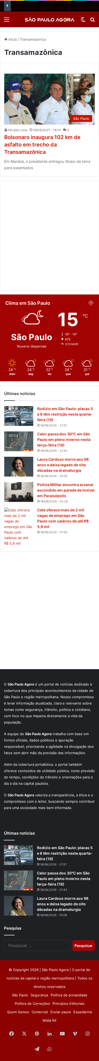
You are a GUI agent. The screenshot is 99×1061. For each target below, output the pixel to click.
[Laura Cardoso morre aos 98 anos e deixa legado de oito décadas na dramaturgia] (18, 467)
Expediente (82, 1012)
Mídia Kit (49, 1020)
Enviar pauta (60, 1012)
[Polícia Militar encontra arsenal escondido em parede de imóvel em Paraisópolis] (18, 492)
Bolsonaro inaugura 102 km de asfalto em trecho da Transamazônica (42, 144)
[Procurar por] (92, 21)
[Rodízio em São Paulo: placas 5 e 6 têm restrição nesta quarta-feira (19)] (18, 416)
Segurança (39, 995)
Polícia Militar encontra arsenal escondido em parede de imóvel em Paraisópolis (66, 490)
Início (12, 39)
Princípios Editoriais (68, 1003)
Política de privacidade (69, 995)
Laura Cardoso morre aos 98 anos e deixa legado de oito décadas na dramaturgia (63, 465)
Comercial (40, 1012)
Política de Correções (32, 1003)
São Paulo (20, 995)
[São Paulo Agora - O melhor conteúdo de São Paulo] (49, 19)
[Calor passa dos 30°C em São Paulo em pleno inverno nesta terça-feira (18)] (18, 441)
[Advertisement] (49, 235)
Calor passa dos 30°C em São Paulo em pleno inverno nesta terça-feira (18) (64, 439)
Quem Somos (18, 1012)
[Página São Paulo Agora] (62, 1049)
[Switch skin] (83, 21)
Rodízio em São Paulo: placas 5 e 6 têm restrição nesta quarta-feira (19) (65, 414)
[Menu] (6, 21)
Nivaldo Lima (17, 130)
